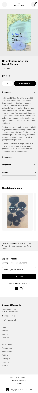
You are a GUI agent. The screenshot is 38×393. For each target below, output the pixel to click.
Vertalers (5, 338)
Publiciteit (6, 355)
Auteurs (5, 334)
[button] (4, 4)
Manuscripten (7, 348)
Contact (5, 366)
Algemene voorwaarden (19, 377)
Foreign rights (7, 344)
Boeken (23, 243)
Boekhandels (7, 352)
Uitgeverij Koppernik (9, 243)
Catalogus (6, 359)
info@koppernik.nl (9, 320)
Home (4, 327)
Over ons (5, 362)
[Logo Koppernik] (19, 4)
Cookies (19, 383)
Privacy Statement (19, 380)
